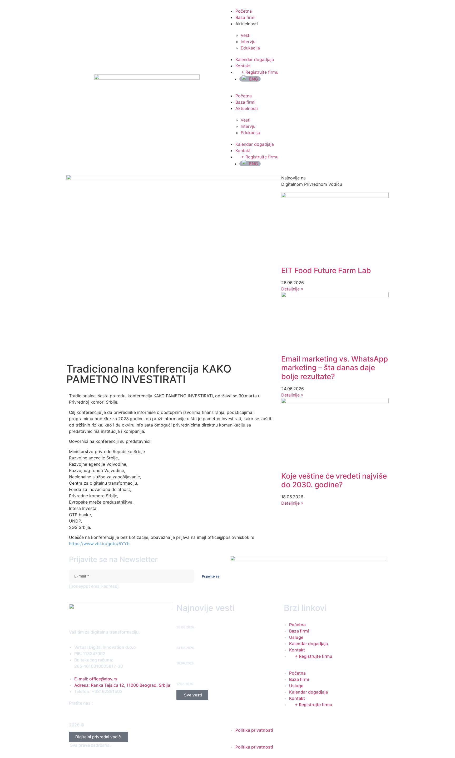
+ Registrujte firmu (259, 72)
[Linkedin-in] (86, 713)
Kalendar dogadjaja (254, 59)
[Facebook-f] (71, 713)
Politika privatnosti (254, 730)
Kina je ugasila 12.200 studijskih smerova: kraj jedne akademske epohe (221, 676)
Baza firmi (245, 17)
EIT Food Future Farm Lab (326, 270)
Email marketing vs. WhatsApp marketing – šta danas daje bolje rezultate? (334, 367)
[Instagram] (81, 713)
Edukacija (250, 48)
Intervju (248, 41)
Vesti (245, 35)
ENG (253, 79)
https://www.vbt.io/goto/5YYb (99, 543)
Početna (243, 11)
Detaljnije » (292, 289)
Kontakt (243, 65)
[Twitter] (76, 713)
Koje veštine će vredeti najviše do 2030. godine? (334, 480)
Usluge (296, 637)
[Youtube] (91, 713)
